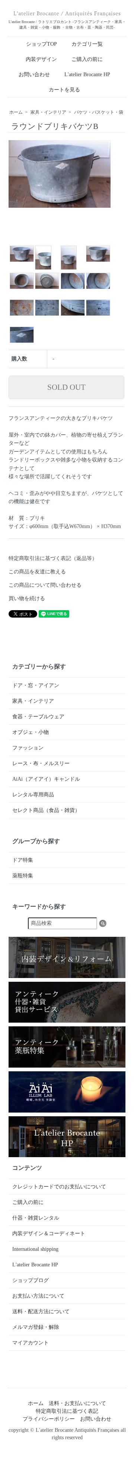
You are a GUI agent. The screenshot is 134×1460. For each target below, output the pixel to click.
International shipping (35, 1249)
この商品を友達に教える (37, 571)
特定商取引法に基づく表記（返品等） (53, 558)
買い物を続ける (27, 598)
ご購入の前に (87, 59)
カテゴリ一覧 (87, 44)
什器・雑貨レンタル (35, 1218)
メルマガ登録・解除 (35, 1327)
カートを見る (64, 90)
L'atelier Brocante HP (87, 74)
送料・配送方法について (41, 1311)
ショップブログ (30, 1280)
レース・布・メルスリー (41, 763)
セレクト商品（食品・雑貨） (46, 810)
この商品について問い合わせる (45, 585)
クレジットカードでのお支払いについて (59, 1186)
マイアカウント (30, 1343)
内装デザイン (41, 59)
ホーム (16, 112)
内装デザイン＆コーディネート (48, 1233)
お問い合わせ (34, 74)
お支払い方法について (38, 1296)
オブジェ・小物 (30, 732)
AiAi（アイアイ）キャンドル (46, 779)
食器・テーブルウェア (38, 716)
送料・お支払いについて (77, 1403)
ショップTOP (41, 44)
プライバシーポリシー (49, 1419)
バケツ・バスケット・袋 (98, 112)
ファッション (28, 748)
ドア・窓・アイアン (35, 685)
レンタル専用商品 (33, 794)
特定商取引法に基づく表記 (67, 1411)
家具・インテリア (48, 112)
